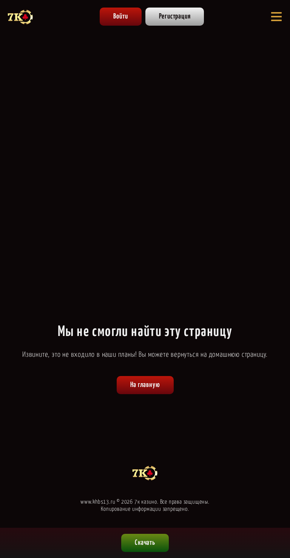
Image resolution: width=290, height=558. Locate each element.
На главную (145, 384)
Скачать (145, 542)
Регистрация (175, 16)
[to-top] (277, 513)
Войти (120, 16)
